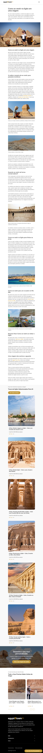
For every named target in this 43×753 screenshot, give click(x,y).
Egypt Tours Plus (16, 360)
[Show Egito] (23, 736)
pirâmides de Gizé (27, 95)
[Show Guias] (23, 741)
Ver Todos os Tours (14, 392)
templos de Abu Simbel (23, 97)
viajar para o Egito (19, 339)
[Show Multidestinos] (24, 738)
